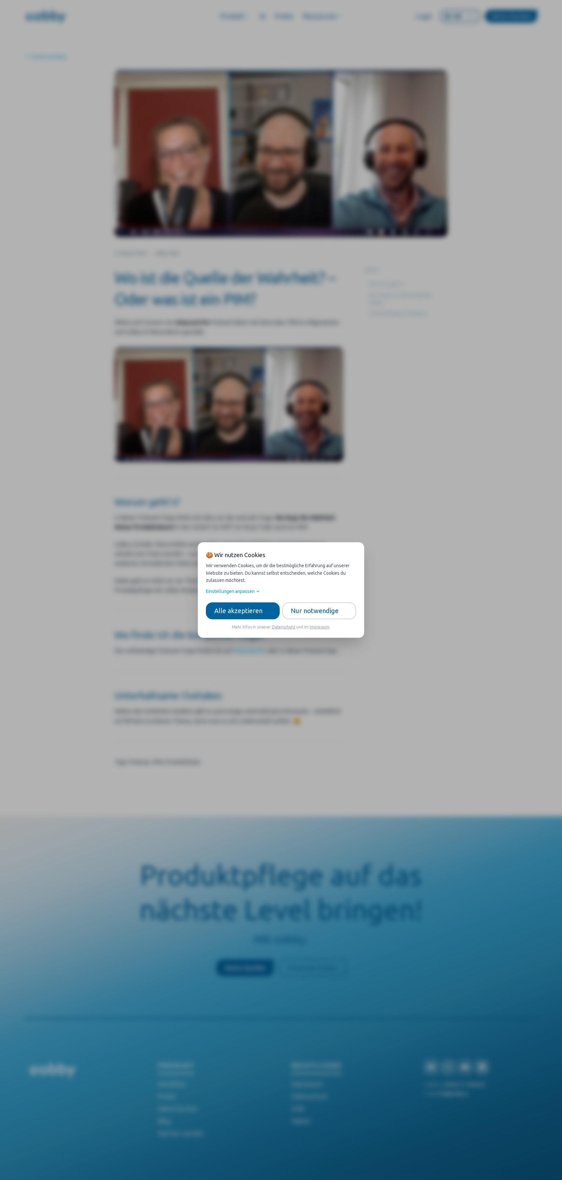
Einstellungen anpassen (230, 591)
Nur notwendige (315, 610)
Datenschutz (283, 627)
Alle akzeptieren (238, 610)
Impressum (319, 627)
